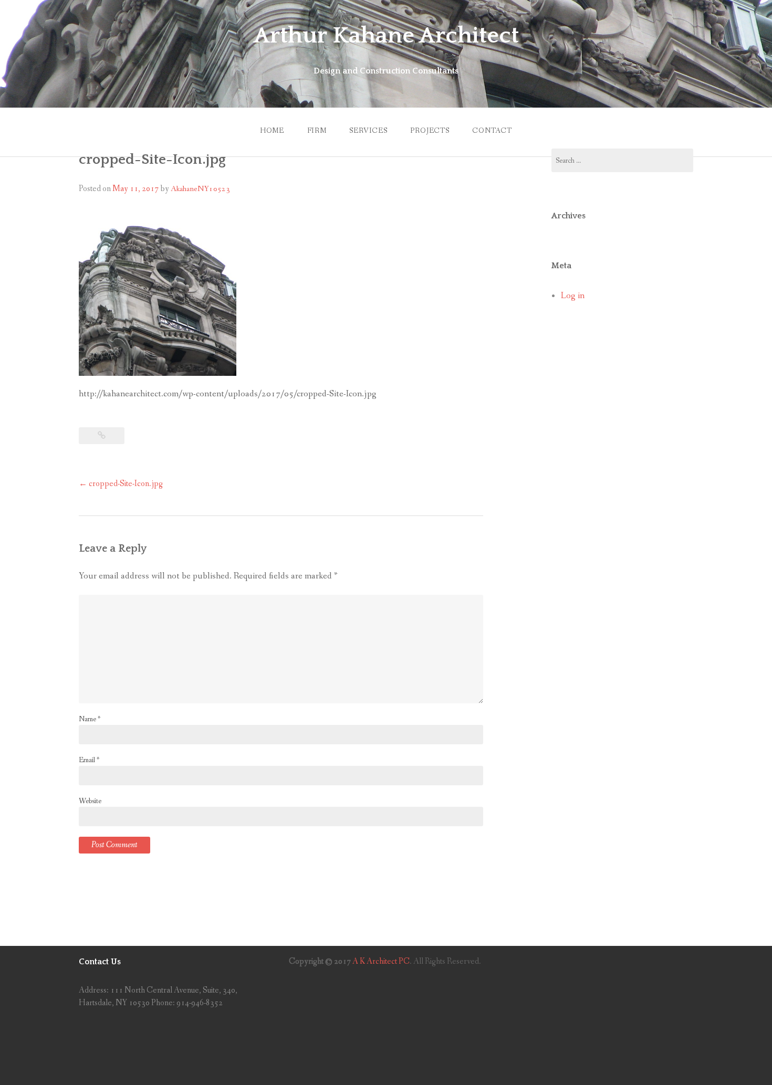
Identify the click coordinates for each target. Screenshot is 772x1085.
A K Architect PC (381, 961)
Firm (317, 130)
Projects (430, 130)
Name (89, 719)
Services (368, 130)
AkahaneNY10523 (200, 189)
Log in (573, 296)
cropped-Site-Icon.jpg (121, 483)
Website (90, 801)
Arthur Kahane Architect (386, 35)
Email (89, 760)
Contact (492, 130)
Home (272, 130)
